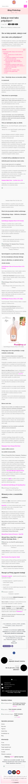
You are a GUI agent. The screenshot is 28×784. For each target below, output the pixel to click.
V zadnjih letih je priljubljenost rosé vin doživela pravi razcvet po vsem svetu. (14, 58)
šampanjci (8, 606)
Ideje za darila (5, 601)
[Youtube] (18, 772)
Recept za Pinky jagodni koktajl (11, 71)
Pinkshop (5, 627)
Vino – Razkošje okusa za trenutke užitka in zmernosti (13, 55)
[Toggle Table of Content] (23, 50)
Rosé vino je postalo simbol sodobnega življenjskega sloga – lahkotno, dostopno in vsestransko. (13, 61)
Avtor (6, 72)
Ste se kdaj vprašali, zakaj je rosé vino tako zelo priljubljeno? (13, 52)
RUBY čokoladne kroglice (18, 714)
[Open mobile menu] (1, 2)
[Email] (12, 646)
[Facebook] (10, 772)
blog (16, 12)
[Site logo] (14, 2)
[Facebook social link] (14, 653)
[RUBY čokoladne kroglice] (7, 714)
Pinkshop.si (19, 611)
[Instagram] (14, 772)
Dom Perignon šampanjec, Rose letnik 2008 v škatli (19, 704)
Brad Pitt (21, 373)
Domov (12, 12)
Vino (16, 24)
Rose (13, 24)
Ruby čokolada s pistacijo (15, 709)
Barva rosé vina (8, 68)
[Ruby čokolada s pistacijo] (4, 709)
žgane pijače (19, 608)
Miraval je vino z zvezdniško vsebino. (12, 69)
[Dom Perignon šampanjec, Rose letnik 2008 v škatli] (6, 703)
